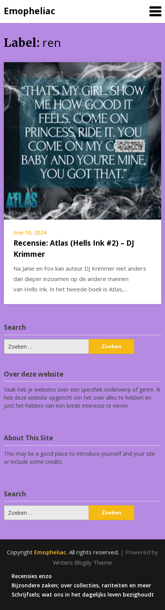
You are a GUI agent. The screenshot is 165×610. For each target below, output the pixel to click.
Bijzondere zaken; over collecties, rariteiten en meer (81, 585)
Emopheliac (29, 11)
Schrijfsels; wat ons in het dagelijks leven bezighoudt (83, 594)
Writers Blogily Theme (82, 562)
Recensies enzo (32, 576)
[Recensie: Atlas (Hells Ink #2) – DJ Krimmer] (82, 140)
